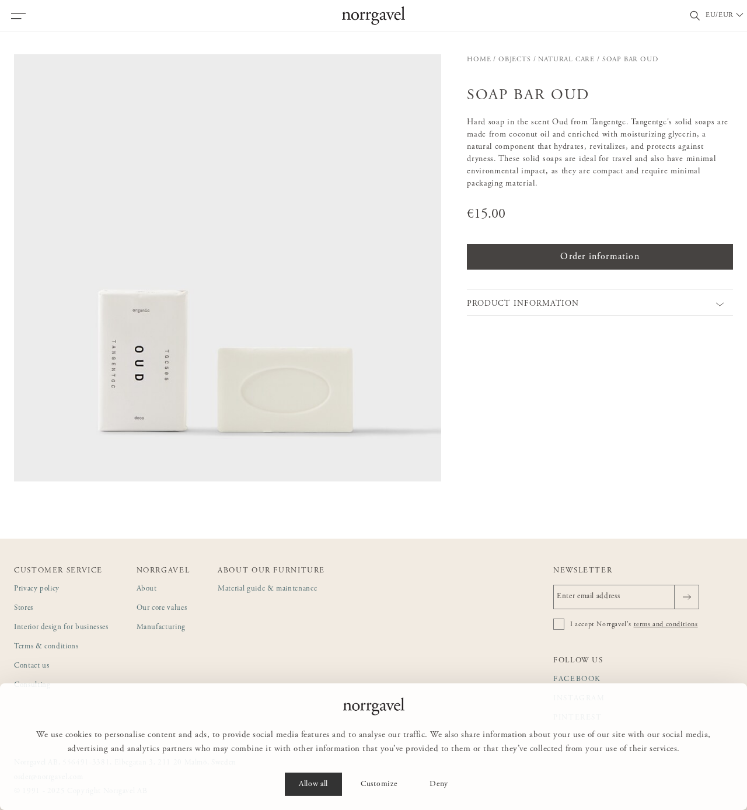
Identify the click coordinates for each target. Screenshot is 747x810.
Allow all (313, 784)
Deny (439, 784)
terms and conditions (666, 624)
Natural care (566, 59)
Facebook (577, 679)
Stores (23, 608)
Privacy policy (37, 589)
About (147, 589)
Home (479, 59)
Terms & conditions (46, 647)
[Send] (686, 597)
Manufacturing (161, 627)
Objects (514, 59)
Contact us (32, 666)
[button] (227, 267)
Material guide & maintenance (267, 589)
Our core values (162, 608)
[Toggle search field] (695, 16)
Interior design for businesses (61, 627)
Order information (599, 256)
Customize (379, 784)
